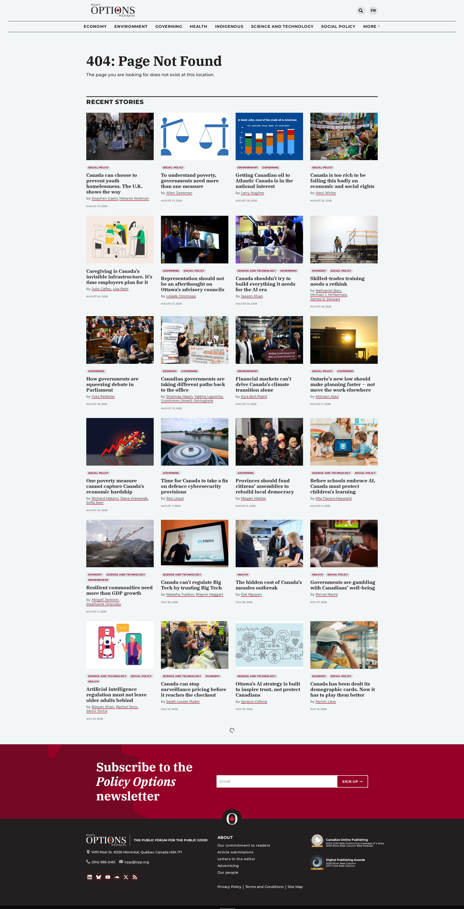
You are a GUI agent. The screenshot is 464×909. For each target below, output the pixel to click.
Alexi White (326, 193)
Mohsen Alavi (327, 397)
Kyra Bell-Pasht (254, 397)
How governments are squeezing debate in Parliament (112, 384)
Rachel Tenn (127, 707)
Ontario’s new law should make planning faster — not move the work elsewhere (342, 384)
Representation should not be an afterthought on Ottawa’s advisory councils (192, 284)
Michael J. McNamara (328, 295)
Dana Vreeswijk (134, 498)
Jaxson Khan (252, 296)
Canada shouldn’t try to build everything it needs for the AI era (265, 284)
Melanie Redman (134, 198)
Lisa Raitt (121, 289)
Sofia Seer (95, 502)
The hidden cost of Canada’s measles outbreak (269, 585)
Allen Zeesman (179, 193)
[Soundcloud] (117, 877)
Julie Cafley (101, 289)
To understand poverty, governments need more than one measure (190, 180)
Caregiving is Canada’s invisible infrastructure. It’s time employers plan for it (119, 276)
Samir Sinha (96, 711)
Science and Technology (282, 26)
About (225, 837)
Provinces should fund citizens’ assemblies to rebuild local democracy (265, 486)
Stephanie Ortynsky (103, 604)
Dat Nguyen (251, 594)
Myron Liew (326, 702)
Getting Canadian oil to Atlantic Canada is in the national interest (264, 180)
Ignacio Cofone (254, 702)
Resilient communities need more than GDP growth (119, 590)
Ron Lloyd (175, 498)
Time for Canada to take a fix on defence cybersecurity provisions (194, 486)
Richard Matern (105, 498)
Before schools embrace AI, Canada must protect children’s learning (342, 486)
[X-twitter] (126, 877)
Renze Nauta (327, 594)
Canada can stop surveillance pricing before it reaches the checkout (193, 689)
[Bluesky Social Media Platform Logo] (98, 877)
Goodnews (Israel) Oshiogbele (187, 401)
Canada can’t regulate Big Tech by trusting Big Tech (191, 585)
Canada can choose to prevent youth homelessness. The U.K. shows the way (114, 183)
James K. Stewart (325, 299)
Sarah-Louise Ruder (183, 702)
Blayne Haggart (209, 594)
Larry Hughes (252, 193)
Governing (168, 26)
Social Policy (338, 26)
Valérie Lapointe (209, 397)
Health (198, 26)
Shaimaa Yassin (179, 397)
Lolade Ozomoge (181, 296)
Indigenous (229, 26)
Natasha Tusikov (180, 594)
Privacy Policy (229, 887)
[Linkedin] (89, 877)
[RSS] (135, 877)
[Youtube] (107, 877)
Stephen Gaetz (105, 198)
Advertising (228, 866)
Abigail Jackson (105, 600)
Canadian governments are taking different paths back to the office (193, 384)
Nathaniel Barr (328, 291)
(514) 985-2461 (103, 862)
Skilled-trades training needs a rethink (337, 281)
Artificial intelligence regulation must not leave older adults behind (116, 694)
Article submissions (236, 852)
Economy (95, 26)
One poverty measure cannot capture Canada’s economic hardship (115, 486)
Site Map (295, 887)
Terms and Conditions (264, 887)
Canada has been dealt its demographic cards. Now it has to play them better (342, 689)
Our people (228, 872)
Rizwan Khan (103, 707)
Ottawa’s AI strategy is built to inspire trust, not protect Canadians (268, 689)
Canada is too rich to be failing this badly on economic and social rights (342, 180)
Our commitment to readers (244, 845)
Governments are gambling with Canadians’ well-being (342, 585)
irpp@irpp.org (136, 862)
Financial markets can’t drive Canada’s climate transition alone (263, 384)
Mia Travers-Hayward (334, 498)
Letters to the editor (236, 859)
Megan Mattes (253, 498)
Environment (130, 26)
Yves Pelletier (103, 397)
